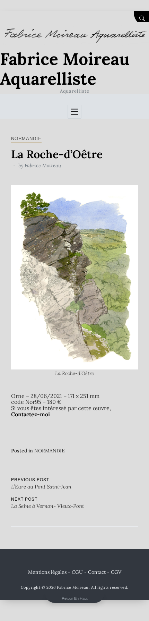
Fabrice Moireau (43, 165)
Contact (97, 572)
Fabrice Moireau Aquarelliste (65, 69)
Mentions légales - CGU (55, 572)
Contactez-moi (30, 414)
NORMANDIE (26, 138)
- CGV (114, 572)
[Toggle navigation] (74, 112)
